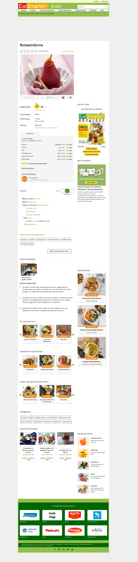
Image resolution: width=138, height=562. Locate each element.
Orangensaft (31, 202)
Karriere (30, 544)
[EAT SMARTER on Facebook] (55, 549)
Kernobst (24, 417)
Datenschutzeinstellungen (71, 544)
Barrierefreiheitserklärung (29, 545)
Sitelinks (35, 544)
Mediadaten (41, 545)
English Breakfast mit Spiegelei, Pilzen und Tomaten (47, 450)
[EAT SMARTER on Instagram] (63, 549)
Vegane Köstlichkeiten (91, 361)
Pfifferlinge (94, 450)
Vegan (31, 417)
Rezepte (33, 10)
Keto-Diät (64, 339)
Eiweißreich (30, 369)
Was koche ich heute (30, 400)
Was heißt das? (40, 110)
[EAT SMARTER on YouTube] (72, 549)
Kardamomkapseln (34, 215)
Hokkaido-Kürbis (96, 438)
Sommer (23, 10)
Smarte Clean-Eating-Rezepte (91, 330)
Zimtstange (31, 211)
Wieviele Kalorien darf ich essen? (46, 128)
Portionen (67, 194)
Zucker (29, 218)
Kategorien (49, 545)
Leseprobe (81, 146)
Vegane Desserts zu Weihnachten (46, 417)
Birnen (33, 221)
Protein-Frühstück (64, 369)
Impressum (52, 544)
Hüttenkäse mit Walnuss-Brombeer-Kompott (28, 450)
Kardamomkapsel (27, 244)
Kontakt (41, 544)
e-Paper (103, 146)
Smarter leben (80, 10)
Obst (22, 421)
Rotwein (37, 199)
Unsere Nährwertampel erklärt (37, 163)
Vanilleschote (32, 208)
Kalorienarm (67, 421)
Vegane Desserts (64, 417)
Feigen (93, 474)
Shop (102, 10)
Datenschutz (59, 544)
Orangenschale (43, 205)
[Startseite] (33, 6)
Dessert (29, 421)
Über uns (23, 544)
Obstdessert (38, 421)
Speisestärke (31, 224)
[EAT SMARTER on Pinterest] (59, 549)
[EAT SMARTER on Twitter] (68, 549)
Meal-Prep (63, 400)
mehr (70, 144)
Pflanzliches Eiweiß (47, 369)
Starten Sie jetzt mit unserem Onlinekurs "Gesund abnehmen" (90, 188)
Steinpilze (94, 486)
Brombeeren (95, 462)
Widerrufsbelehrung (86, 544)
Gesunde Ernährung (47, 10)
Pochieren (47, 421)
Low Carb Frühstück (30, 339)
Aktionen (93, 10)
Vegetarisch (57, 421)
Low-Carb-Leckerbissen (91, 298)
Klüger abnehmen (64, 10)
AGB (46, 544)
